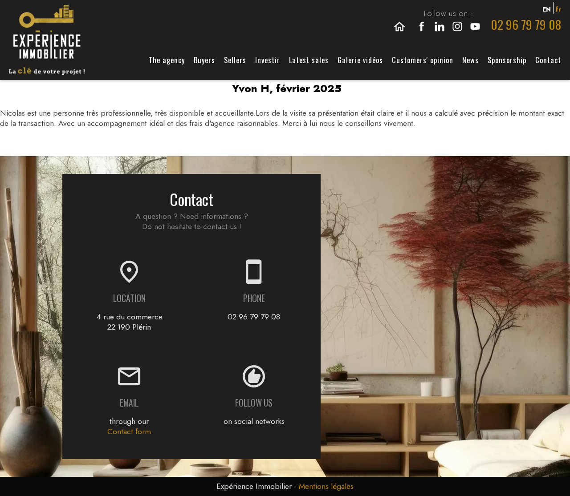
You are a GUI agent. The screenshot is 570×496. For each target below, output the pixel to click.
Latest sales (309, 59)
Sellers (235, 59)
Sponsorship (507, 59)
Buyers (204, 59)
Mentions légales (326, 486)
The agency (167, 59)
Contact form (129, 431)
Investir (267, 59)
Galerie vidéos (360, 59)
